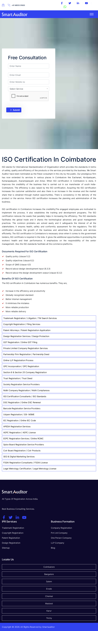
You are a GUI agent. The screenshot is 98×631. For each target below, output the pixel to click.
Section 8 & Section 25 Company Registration (25, 372)
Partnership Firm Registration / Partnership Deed (26, 354)
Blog (53, 548)
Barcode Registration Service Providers (21, 408)
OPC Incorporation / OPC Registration (21, 366)
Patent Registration (11, 538)
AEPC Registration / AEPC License (19, 432)
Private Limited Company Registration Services (25, 348)
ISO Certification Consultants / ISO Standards (24, 396)
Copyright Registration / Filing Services (21, 324)
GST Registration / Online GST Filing (20, 342)
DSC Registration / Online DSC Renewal (22, 402)
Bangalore (49, 574)
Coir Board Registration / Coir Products (21, 450)
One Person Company (61, 538)
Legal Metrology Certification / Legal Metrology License (29, 468)
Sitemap (6, 548)
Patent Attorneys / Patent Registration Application (26, 330)
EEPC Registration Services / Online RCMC (23, 438)
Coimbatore (49, 567)
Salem (49, 581)
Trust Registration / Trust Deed (17, 378)
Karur (48, 610)
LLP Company (57, 543)
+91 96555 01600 (18, 5)
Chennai (49, 596)
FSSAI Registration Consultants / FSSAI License (25, 462)
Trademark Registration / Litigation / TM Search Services (30, 318)
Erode (49, 588)
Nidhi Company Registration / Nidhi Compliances (26, 390)
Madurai (49, 603)
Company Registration (61, 528)
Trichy (49, 618)
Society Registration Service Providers (21, 384)
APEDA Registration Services (16, 426)
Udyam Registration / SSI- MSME (18, 414)
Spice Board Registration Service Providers (23, 444)
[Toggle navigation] (91, 14)
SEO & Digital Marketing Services (19, 456)
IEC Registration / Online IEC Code (19, 420)
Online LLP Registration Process (18, 360)
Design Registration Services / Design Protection (26, 336)
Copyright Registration (12, 533)
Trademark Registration (13, 528)
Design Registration (11, 543)
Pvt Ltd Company (59, 533)
